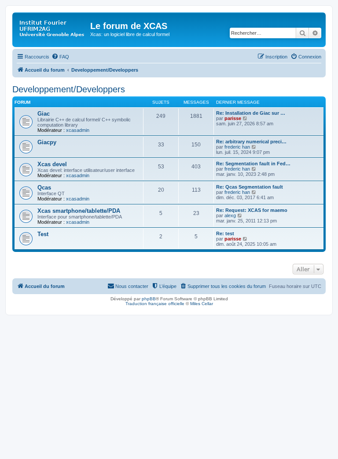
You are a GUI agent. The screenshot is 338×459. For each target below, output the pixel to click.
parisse (232, 118)
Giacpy (46, 142)
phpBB (149, 298)
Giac (43, 113)
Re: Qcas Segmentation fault (249, 186)
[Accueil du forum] (52, 29)
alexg (230, 215)
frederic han (237, 146)
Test (42, 234)
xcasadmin (77, 130)
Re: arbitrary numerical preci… (251, 141)
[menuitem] (60, 56)
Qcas (44, 187)
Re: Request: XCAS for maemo (251, 210)
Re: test (225, 233)
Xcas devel (52, 164)
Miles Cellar (201, 303)
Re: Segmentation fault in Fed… (253, 163)
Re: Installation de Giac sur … (250, 113)
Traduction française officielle (154, 303)
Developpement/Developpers (68, 89)
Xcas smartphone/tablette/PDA (78, 211)
